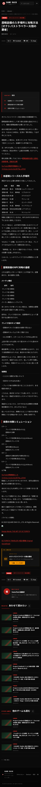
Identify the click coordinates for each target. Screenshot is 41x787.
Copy (34, 41)
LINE (27, 41)
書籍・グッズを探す (18, 563)
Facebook (18, 41)
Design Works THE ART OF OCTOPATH (16, 531)
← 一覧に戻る (6, 760)
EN (37, 3)
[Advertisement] (20, 68)
